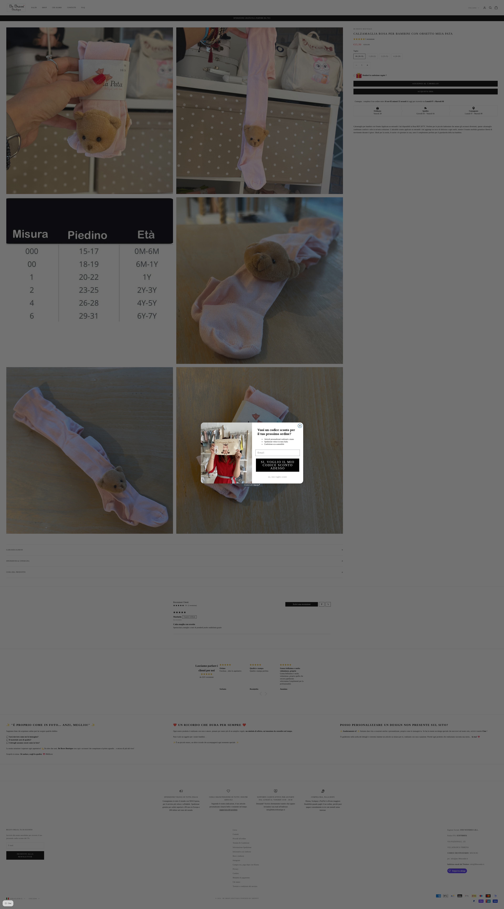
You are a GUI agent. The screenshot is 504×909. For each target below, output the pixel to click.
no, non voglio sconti (277, 477)
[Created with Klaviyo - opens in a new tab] (252, 485)
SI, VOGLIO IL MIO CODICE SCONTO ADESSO (277, 465)
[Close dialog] (300, 426)
